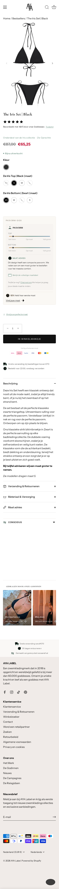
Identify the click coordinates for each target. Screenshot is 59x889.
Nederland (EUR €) (12, 852)
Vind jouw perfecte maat (17, 314)
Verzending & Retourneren (23, 486)
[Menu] (5, 7)
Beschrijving (10, 383)
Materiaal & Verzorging (21, 496)
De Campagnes (12, 778)
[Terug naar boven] (50, 882)
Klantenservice (12, 706)
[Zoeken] (46, 7)
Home (6, 18)
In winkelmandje (29, 339)
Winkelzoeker (11, 716)
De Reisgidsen (11, 783)
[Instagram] (11, 691)
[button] (6, 63)
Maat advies (15, 507)
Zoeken (7, 731)
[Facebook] (4, 691)
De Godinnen (11, 768)
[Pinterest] (25, 691)
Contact (8, 721)
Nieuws (7, 773)
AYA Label (16, 860)
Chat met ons (26, 282)
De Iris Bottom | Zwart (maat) (20, 193)
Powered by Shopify (31, 860)
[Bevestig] (54, 817)
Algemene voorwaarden (17, 741)
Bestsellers (18, 18)
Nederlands (36, 852)
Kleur (6, 159)
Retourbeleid (10, 736)
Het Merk (8, 763)
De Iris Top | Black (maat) (17, 175)
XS (6, 183)
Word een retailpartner (16, 726)
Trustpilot (49, 127)
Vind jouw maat (13, 300)
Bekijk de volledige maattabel (25, 275)
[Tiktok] (18, 691)
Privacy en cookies (14, 746)
